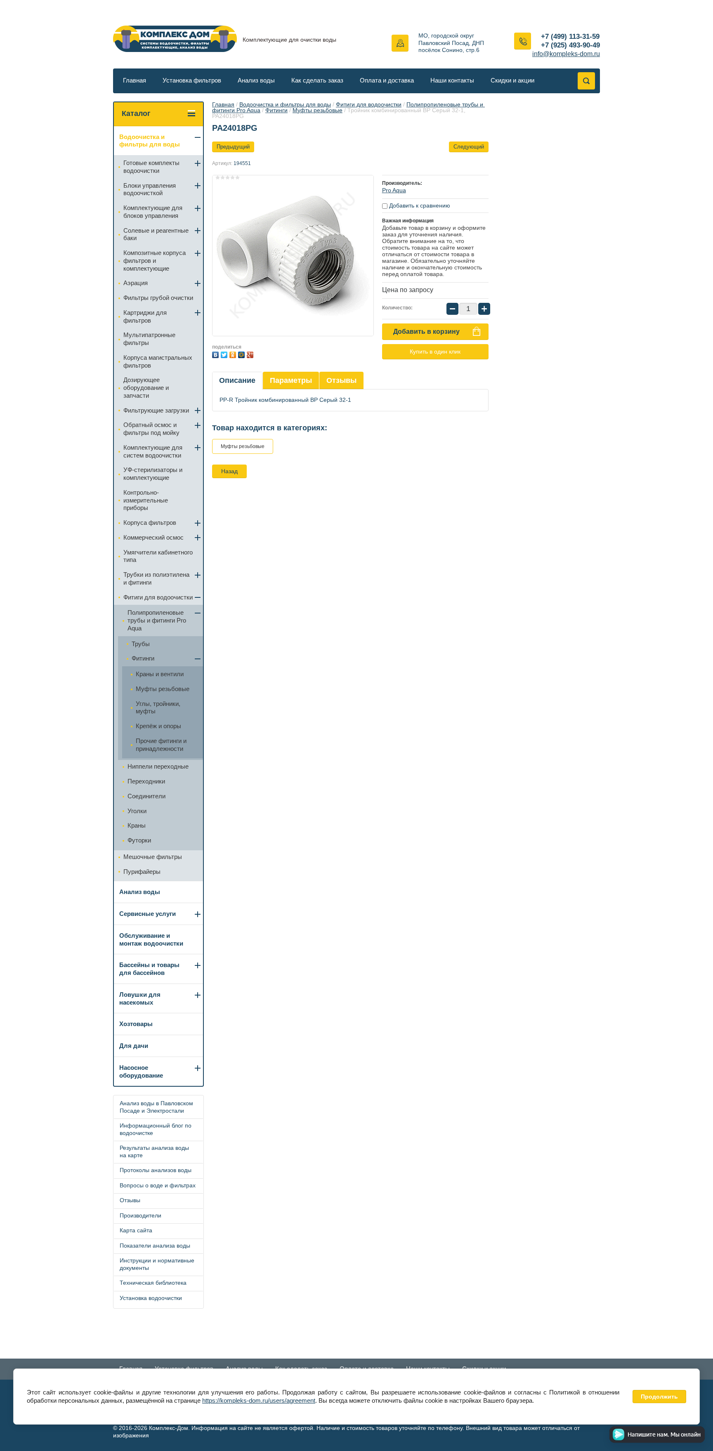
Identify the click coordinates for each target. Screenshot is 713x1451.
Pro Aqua (394, 190)
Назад (229, 471)
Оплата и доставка (387, 80)
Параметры (291, 380)
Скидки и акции (512, 80)
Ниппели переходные (158, 766)
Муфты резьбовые (317, 110)
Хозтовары (136, 1023)
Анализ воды (256, 80)
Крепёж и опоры (158, 725)
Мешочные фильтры (152, 856)
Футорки (139, 840)
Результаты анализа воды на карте (154, 1151)
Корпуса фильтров (149, 522)
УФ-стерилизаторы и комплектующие (152, 473)
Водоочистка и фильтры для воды (285, 104)
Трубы (141, 643)
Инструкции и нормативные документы (157, 1264)
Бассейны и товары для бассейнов (149, 968)
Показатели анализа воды (155, 1245)
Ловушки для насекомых (140, 998)
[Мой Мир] (242, 353)
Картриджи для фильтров (145, 316)
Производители (140, 1215)
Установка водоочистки (151, 1298)
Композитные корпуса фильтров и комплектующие (154, 260)
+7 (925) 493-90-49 (570, 45)
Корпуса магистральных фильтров (157, 361)
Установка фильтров (192, 80)
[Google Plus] (251, 353)
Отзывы (341, 380)
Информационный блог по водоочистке (155, 1129)
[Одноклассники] (233, 353)
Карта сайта (136, 1230)
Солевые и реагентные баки (156, 234)
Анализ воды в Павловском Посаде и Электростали (156, 1107)
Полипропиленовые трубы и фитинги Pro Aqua (156, 620)
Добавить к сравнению (418, 205)
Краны (136, 825)
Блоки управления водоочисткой (149, 189)
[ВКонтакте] (216, 353)
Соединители (146, 796)
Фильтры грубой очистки (158, 297)
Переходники (146, 781)
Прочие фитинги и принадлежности (161, 744)
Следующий (468, 147)
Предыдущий (233, 147)
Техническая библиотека (153, 1282)
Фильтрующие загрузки (156, 410)
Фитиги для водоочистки (368, 104)
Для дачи (133, 1045)
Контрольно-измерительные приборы (145, 500)
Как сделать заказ (317, 80)
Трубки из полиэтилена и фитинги (156, 578)
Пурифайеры (142, 871)
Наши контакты (452, 80)
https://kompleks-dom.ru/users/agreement (258, 1400)
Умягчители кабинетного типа (158, 556)
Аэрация (135, 282)
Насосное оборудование (141, 1071)
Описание (237, 380)
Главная (134, 80)
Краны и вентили (160, 673)
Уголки (136, 810)
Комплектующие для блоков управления (152, 211)
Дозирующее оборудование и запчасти (146, 387)
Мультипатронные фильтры (149, 338)
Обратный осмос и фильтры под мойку (151, 428)
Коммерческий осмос (153, 537)
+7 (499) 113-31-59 (570, 36)
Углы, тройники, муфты (158, 707)
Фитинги (276, 110)
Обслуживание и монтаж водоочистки (151, 939)
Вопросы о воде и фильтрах (158, 1185)
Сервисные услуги (147, 913)
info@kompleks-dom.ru (566, 53)
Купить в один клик (435, 351)
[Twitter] (225, 353)
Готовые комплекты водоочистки (151, 166)
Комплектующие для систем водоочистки (152, 451)
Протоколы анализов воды (155, 1170)
